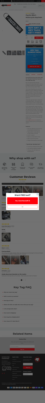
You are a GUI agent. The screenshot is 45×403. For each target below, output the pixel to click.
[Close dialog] (38, 194)
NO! (22, 207)
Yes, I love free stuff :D (22, 201)
